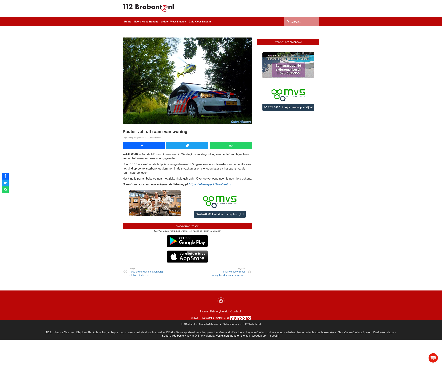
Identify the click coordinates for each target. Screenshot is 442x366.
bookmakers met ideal (133, 332)
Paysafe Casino (255, 332)
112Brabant (187, 324)
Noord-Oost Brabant (146, 21)
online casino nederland (281, 332)
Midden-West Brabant (173, 21)
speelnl (274, 335)
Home (127, 21)
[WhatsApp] (231, 145)
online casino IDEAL (161, 332)
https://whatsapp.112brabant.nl (210, 184)
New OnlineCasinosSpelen (354, 332)
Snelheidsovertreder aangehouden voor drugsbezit (228, 272)
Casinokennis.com (384, 332)
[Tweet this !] (187, 145)
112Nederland (252, 324)
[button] (433, 358)
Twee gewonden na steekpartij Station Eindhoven (146, 272)
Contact (235, 311)
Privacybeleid (219, 311)
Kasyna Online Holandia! (200, 335)
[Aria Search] (288, 21)
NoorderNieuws (208, 324)
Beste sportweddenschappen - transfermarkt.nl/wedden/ (210, 332)
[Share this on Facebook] (144, 145)
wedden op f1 (260, 335)
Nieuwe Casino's (64, 332)
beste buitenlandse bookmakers (316, 332)
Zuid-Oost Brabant (200, 21)
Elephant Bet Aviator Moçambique (97, 332)
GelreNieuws (231, 324)
